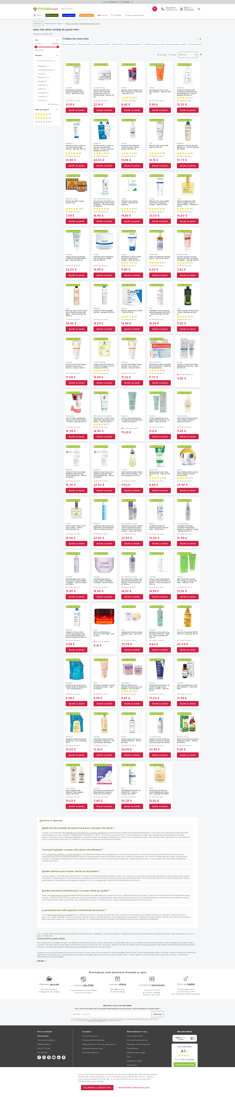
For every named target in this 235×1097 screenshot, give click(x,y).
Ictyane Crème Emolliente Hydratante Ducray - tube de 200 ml (187, 366)
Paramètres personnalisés (134, 1088)
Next (200, 39)
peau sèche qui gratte (59, 895)
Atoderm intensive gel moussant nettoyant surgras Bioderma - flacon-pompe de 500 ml (187, 92)
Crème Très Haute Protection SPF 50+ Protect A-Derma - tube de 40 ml (132, 366)
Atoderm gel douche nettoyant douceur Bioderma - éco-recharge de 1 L (76, 687)
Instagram (44, 1057)
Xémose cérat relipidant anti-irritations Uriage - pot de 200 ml (103, 258)
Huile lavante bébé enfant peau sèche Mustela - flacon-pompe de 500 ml (132, 473)
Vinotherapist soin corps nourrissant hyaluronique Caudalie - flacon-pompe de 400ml (76, 581)
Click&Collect (132, 1048)
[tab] (46, 34)
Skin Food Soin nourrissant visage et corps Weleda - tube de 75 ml (187, 580)
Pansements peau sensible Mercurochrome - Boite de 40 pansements (160, 366)
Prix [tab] (36, 40)
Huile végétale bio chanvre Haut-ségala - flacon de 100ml (75, 792)
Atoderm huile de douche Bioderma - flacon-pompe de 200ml (188, 147)
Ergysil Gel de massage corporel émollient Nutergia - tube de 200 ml (76, 258)
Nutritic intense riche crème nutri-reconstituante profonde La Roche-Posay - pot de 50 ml (104, 93)
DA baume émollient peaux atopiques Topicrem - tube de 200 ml (75, 91)
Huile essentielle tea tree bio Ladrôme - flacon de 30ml (187, 687)
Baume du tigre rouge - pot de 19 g (75, 202)
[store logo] (45, 9)
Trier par (172, 55)
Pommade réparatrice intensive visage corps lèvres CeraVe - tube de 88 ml (159, 687)
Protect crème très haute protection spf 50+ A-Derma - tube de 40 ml (76, 366)
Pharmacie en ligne (53, 24)
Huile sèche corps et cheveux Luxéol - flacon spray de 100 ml (76, 527)
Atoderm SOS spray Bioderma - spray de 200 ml (104, 311)
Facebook (39, 1057)
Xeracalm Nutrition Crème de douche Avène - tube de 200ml (104, 687)
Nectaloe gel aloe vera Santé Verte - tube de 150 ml (159, 473)
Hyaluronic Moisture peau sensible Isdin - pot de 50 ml (131, 634)
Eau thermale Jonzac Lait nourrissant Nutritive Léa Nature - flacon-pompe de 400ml (131, 581)
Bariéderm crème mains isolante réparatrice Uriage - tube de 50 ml (131, 258)
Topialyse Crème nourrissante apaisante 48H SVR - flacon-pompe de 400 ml (159, 313)
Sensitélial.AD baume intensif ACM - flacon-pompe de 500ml (131, 792)
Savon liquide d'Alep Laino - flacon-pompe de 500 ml (188, 312)
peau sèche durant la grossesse (59, 915)
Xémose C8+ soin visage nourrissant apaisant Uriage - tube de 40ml (159, 202)
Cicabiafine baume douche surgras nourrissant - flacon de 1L (159, 527)
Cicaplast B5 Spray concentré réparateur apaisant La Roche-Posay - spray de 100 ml (187, 528)
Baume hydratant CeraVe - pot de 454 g (131, 311)
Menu (39, 15)
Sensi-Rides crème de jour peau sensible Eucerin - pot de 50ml (187, 473)
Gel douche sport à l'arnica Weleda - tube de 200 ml (160, 91)
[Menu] (195, 1036)
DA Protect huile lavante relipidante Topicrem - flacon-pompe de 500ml (104, 740)
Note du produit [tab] (42, 110)
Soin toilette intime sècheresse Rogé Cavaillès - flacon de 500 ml (187, 420)
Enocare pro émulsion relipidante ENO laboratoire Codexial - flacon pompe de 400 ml (104, 203)
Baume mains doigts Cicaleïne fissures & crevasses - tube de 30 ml (132, 91)
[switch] (192, 1038)
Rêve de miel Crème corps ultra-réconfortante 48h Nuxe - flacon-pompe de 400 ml (76, 313)
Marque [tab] (38, 55)
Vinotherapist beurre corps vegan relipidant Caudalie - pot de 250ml (103, 580)
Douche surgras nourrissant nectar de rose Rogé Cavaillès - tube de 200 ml (188, 258)
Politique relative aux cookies (91, 1081)
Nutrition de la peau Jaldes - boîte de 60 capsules (129, 202)
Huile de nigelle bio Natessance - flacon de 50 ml (160, 257)
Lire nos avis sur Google (184, 1064)
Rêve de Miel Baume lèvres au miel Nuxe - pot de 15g (104, 634)
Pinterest (63, 1057)
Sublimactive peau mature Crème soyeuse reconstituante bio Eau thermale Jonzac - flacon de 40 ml (132, 528)
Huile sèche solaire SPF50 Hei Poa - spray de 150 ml (187, 633)
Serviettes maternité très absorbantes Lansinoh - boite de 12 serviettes (104, 792)
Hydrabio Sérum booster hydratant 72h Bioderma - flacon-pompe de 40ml (104, 527)
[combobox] (109, 9)
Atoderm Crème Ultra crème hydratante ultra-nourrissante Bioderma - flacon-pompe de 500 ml (76, 634)
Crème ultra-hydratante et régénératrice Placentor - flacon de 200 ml (132, 420)
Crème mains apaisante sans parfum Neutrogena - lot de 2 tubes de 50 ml (76, 420)
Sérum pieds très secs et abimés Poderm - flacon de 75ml (131, 740)
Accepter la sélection (97, 1088)
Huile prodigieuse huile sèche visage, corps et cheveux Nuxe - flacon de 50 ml (187, 203)
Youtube (54, 1057)
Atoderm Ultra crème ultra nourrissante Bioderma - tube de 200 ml (76, 147)
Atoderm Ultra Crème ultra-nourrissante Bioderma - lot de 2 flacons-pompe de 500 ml (104, 148)
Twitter (49, 1057)
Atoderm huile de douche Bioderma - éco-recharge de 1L (76, 740)
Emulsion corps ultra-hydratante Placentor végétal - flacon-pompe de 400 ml (159, 634)
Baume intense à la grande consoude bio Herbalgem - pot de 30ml (132, 687)
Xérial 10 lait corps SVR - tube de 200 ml (159, 146)
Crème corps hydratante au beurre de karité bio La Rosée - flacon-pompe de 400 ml (160, 581)
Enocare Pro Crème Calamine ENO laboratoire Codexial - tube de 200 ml (104, 420)
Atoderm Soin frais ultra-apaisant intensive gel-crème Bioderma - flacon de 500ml (104, 474)
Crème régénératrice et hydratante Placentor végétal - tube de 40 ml (159, 420)
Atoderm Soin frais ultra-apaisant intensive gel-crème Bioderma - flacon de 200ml (76, 474)
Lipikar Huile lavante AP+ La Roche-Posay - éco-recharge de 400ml (104, 366)
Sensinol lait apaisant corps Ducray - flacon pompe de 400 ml (130, 147)
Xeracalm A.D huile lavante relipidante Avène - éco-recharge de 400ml (159, 792)
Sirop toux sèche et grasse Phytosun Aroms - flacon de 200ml (188, 740)
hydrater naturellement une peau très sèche (63, 854)
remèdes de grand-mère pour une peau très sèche (86, 833)
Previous (196, 39)
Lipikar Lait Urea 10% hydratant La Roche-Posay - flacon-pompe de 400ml (160, 740)
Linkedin (59, 1057)
